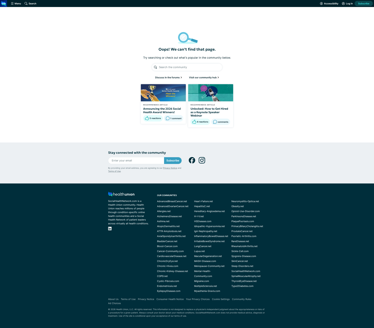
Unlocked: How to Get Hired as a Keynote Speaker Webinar (209, 112)
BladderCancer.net (167, 241)
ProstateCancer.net (242, 231)
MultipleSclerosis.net (205, 286)
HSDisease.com (202, 221)
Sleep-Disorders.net (242, 266)
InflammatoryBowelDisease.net (211, 236)
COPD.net (162, 276)
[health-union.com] (121, 195)
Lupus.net (199, 251)
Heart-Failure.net (203, 201)
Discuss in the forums (167, 77)
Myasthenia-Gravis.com (207, 290)
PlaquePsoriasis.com (242, 221)
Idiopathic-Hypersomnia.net (209, 226)
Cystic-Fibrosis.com (168, 281)
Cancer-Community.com (170, 251)
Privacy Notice (170, 168)
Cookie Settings (221, 299)
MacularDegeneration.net (208, 256)
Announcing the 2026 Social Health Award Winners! (162, 110)
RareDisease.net (240, 241)
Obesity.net (237, 206)
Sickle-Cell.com (240, 251)
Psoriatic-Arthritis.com (243, 236)
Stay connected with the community (137, 153)
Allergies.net (164, 211)
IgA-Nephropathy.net (205, 231)
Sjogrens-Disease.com (243, 256)
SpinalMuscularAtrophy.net (246, 276)
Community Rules (241, 299)
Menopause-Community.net (209, 266)
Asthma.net (163, 221)
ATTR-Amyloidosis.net (169, 231)
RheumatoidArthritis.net (244, 246)
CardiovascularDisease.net (171, 256)
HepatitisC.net (202, 206)
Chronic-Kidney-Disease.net (172, 271)
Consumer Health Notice (170, 299)
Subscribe (363, 3)
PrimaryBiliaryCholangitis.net (247, 226)
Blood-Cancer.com (167, 246)
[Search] (155, 67)
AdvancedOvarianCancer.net (172, 206)
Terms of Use (114, 171)
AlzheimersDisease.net (169, 216)
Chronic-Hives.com (167, 266)
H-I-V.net (199, 216)
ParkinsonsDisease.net (243, 216)
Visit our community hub (203, 77)
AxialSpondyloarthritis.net (171, 236)
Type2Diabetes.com (242, 286)
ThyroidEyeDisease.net (244, 281)
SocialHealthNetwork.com (245, 271)
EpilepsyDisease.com (168, 290)
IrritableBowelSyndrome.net (209, 241)
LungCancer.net (202, 246)
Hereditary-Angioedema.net (209, 211)
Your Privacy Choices (198, 299)
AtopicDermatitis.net (168, 226)
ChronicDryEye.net (167, 261)
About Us (113, 299)
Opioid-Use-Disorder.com (245, 211)
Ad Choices (114, 303)
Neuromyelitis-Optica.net (245, 201)
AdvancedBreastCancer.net (172, 201)
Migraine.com (201, 281)
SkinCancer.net (239, 261)
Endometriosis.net (167, 286)
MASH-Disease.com (205, 261)
